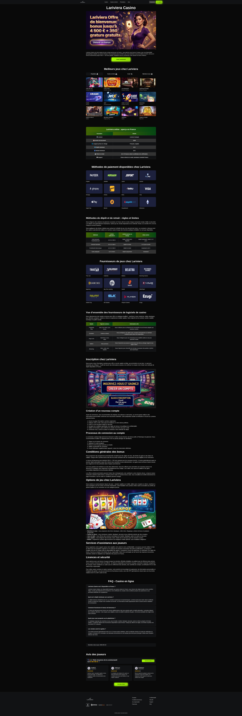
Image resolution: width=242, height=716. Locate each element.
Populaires (93, 73)
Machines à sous (147, 73)
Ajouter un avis (148, 660)
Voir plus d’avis (121, 684)
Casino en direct (111, 73)
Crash (128, 73)
